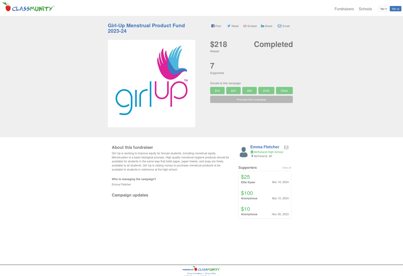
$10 (217, 90)
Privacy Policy (210, 273)
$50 (249, 90)
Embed (252, 26)
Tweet (234, 26)
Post (217, 26)
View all (286, 167)
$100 (266, 90)
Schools (365, 8)
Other (284, 90)
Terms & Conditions (194, 273)
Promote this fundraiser (251, 99)
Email (286, 26)
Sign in (383, 8)
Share (268, 26)
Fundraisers (344, 8)
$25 (233, 90)
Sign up (395, 8)
